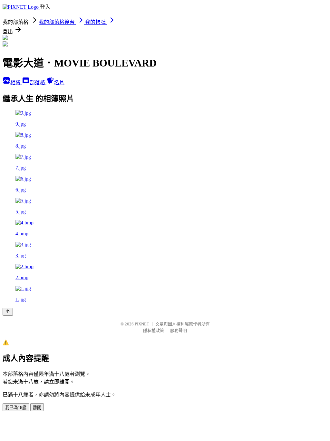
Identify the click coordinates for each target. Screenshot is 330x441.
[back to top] (8, 312)
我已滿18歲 (15, 407)
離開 (37, 407)
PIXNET (142, 324)
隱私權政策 (153, 330)
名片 (59, 82)
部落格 (38, 82)
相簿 (16, 82)
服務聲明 (178, 330)
